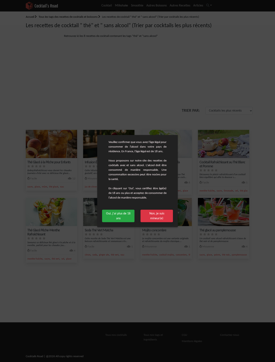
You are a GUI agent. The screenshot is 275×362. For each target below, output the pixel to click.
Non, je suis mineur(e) (156, 216)
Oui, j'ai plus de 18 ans (118, 216)
